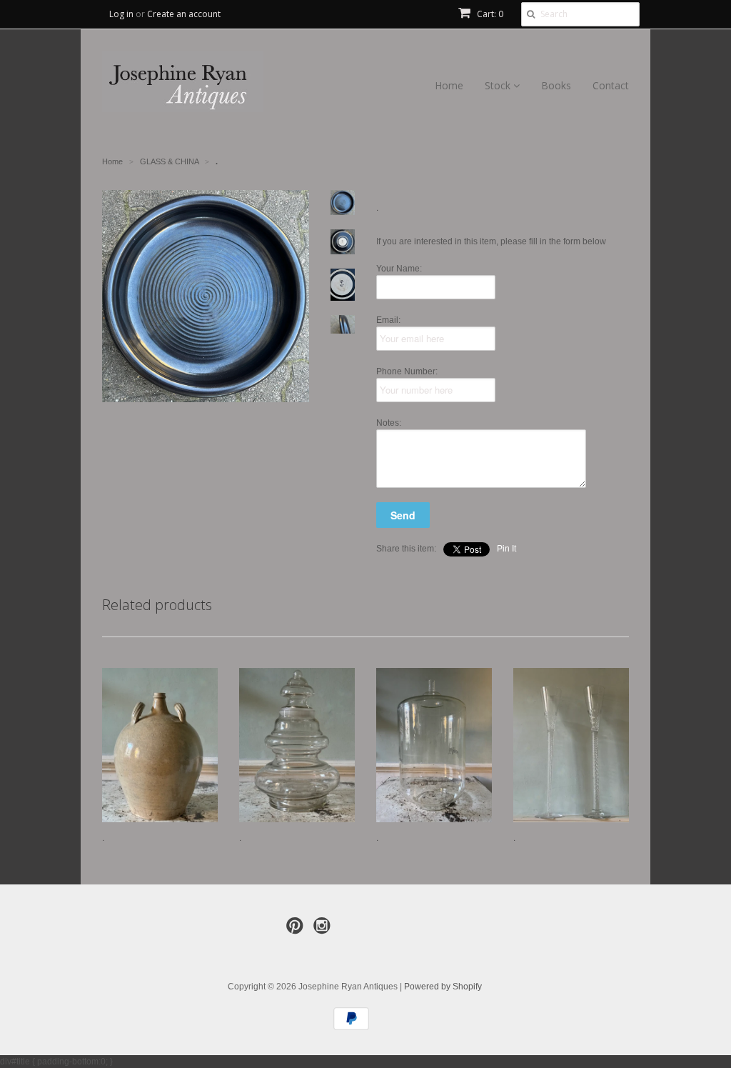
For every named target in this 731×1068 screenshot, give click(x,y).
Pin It (506, 549)
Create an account (184, 14)
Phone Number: (407, 371)
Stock (499, 85)
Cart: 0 (489, 14)
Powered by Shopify (443, 987)
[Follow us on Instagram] (324, 930)
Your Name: (399, 269)
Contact (611, 85)
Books (556, 85)
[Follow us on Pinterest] (297, 930)
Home (449, 85)
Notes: (388, 423)
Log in (121, 14)
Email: (388, 320)
